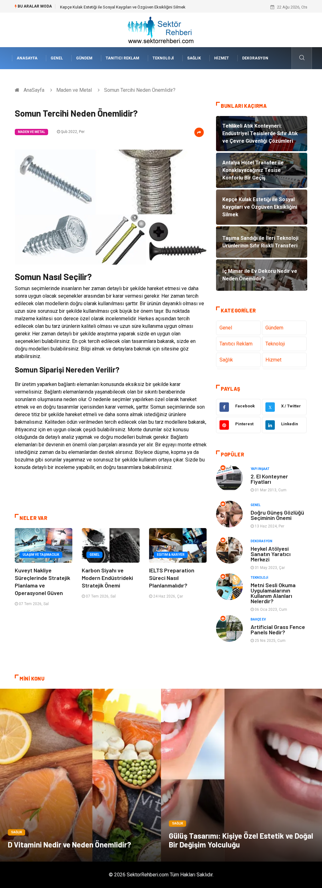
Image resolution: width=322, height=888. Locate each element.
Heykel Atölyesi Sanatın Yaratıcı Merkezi (271, 554)
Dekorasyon (255, 58)
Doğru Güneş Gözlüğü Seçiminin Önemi (277, 515)
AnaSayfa (27, 58)
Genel (57, 58)
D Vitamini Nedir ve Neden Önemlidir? (69, 844)
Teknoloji (163, 58)
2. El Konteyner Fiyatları (269, 479)
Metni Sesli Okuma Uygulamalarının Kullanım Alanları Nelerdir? (273, 593)
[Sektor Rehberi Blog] (161, 29)
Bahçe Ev (258, 619)
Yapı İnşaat (260, 469)
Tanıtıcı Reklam (122, 58)
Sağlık (194, 58)
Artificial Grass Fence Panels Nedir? (278, 629)
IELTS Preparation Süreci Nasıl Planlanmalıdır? (171, 578)
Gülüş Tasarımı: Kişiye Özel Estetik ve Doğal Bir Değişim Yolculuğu (241, 840)
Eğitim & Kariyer (171, 554)
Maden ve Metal (74, 90)
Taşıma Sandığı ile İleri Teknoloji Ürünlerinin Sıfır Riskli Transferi (116, 7)
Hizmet (221, 58)
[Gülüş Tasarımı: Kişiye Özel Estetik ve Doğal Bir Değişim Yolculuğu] (241, 775)
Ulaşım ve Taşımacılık (41, 554)
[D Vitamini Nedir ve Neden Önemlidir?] (80, 775)
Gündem (84, 58)
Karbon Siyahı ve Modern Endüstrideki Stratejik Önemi (107, 578)
